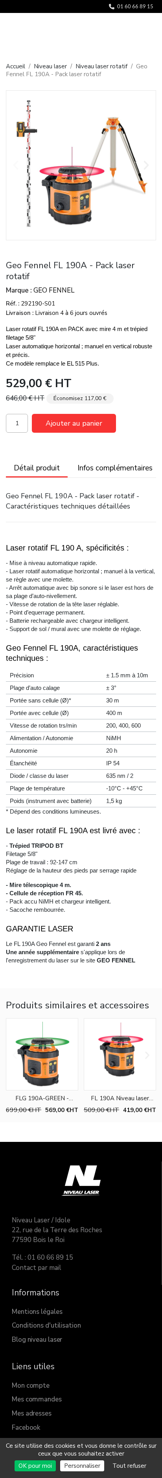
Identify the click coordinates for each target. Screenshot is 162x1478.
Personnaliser (82, 1466)
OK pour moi (35, 1466)
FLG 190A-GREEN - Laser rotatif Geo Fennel (42, 1098)
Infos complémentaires (115, 468)
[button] (16, 165)
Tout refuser (129, 1466)
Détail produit (37, 468)
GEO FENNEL (53, 290)
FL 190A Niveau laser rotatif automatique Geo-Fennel (120, 1098)
